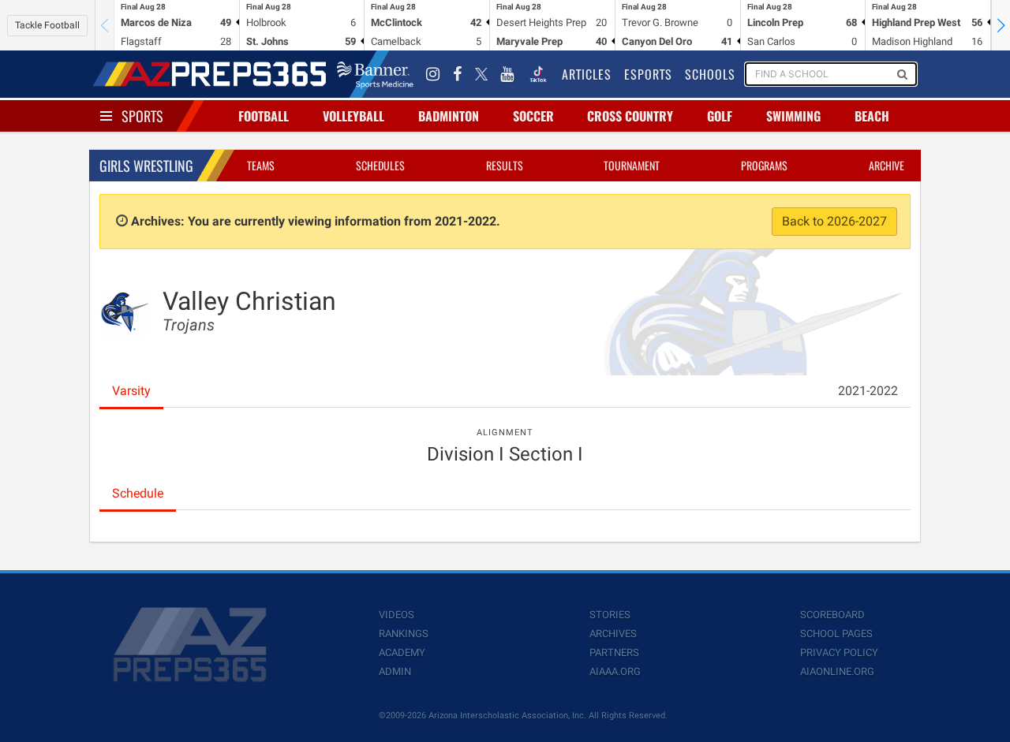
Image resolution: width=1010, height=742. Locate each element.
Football (263, 115)
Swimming (793, 115)
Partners (614, 652)
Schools (710, 74)
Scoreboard (832, 615)
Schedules (380, 165)
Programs (764, 165)
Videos (396, 615)
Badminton (448, 115)
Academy (402, 652)
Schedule (137, 493)
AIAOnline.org (837, 671)
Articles (587, 74)
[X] (481, 74)
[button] (1000, 25)
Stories (609, 615)
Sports (142, 116)
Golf (719, 115)
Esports (648, 74)
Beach (872, 115)
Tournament (632, 165)
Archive (886, 165)
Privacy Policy (839, 652)
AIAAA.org (615, 671)
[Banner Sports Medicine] (375, 74)
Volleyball (353, 115)
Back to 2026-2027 (834, 221)
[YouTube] (507, 74)
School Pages (836, 633)
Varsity (131, 390)
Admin (395, 671)
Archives (613, 633)
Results (504, 165)
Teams (261, 165)
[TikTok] (538, 74)
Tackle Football (47, 25)
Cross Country (630, 115)
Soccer (533, 115)
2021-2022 (868, 390)
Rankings (403, 633)
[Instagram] (433, 74)
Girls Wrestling (146, 165)
